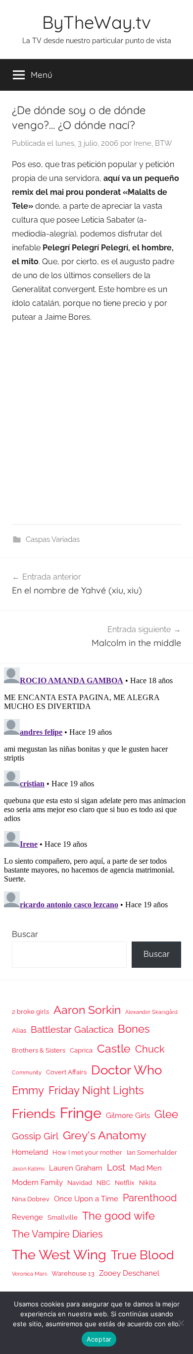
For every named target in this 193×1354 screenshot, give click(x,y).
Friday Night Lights (96, 1090)
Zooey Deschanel (129, 1273)
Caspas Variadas (53, 539)
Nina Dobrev (30, 1199)
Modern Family (37, 1182)
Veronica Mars (29, 1274)
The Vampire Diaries (57, 1234)
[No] (181, 1323)
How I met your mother (87, 1152)
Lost (116, 1167)
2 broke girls (30, 1011)
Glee (166, 1114)
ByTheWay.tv (96, 22)
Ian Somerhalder (152, 1152)
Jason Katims (28, 1169)
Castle (114, 1048)
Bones (134, 1029)
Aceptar (99, 1339)
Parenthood (150, 1198)
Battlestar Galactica (72, 1029)
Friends (33, 1113)
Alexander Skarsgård (151, 1012)
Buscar (25, 934)
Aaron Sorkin (87, 1009)
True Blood (142, 1254)
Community (27, 1072)
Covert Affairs (66, 1072)
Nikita (147, 1182)
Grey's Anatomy (104, 1135)
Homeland (30, 1152)
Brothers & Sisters (38, 1050)
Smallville (63, 1217)
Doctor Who (126, 1069)
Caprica (81, 1050)
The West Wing (59, 1254)
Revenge (27, 1217)
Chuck (150, 1049)
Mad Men (146, 1168)
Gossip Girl (35, 1135)
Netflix (125, 1182)
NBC (103, 1182)
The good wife (118, 1216)
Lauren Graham (75, 1168)
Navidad (79, 1182)
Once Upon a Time (86, 1198)
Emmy (28, 1090)
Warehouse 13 (73, 1273)
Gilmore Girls (128, 1115)
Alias (19, 1030)
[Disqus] (96, 787)
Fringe (80, 1112)
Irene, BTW (153, 143)
